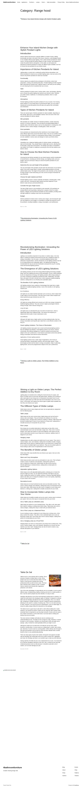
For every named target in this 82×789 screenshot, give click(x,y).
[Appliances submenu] (27, 2)
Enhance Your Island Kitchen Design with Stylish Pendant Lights (39, 49)
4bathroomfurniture (9, 2)
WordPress (76, 785)
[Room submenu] (45, 2)
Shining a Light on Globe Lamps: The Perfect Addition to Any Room (40, 390)
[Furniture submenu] (34, 2)
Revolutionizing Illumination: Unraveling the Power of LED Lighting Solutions (40, 248)
